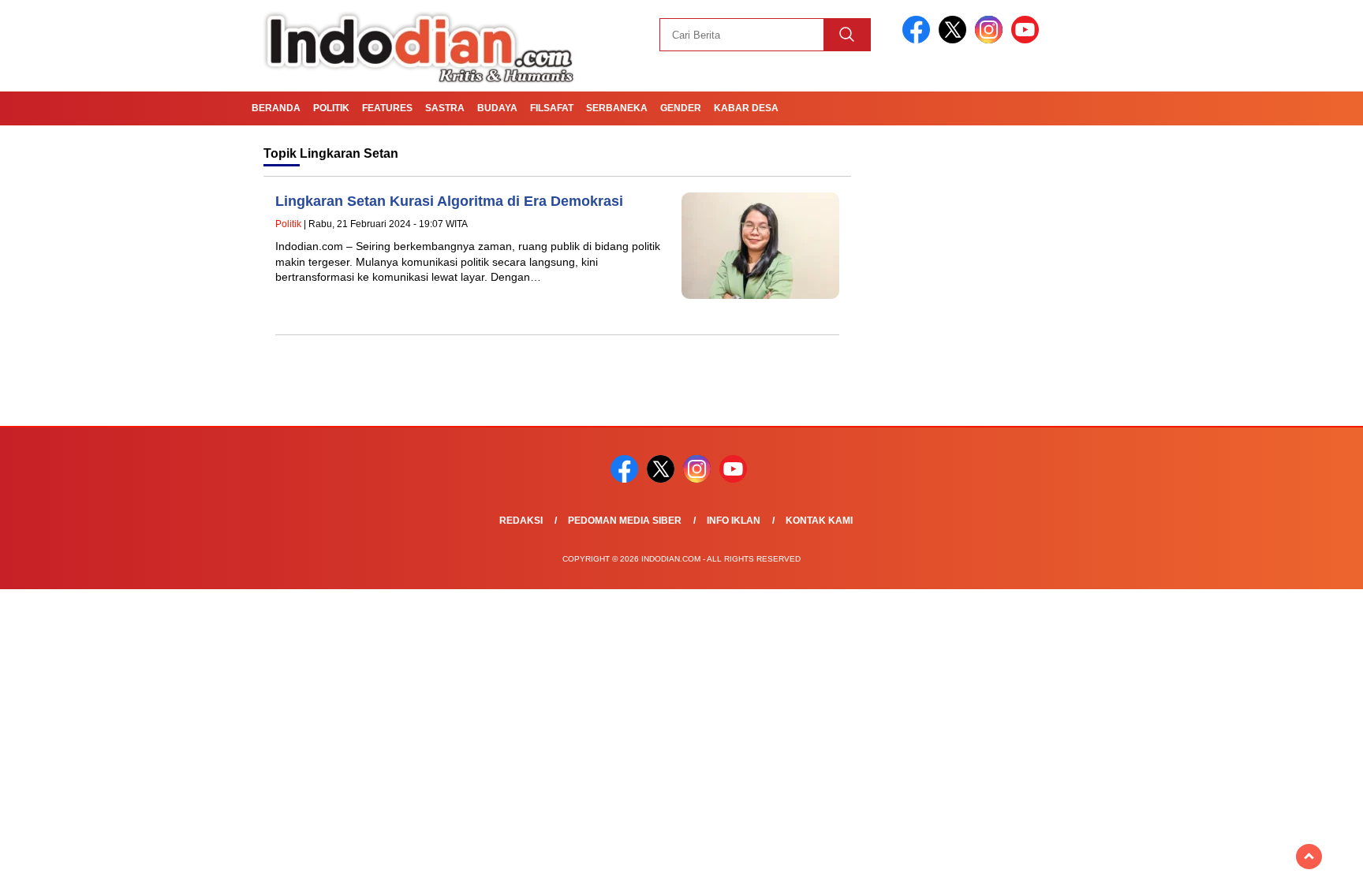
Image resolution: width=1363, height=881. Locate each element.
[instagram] (991, 40)
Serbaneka (617, 108)
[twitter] (955, 40)
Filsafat (551, 108)
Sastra (445, 108)
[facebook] (918, 40)
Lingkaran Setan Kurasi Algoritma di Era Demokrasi (449, 201)
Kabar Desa (746, 108)
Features (387, 108)
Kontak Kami (819, 520)
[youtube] (1027, 40)
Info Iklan (733, 520)
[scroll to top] (1309, 856)
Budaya (497, 108)
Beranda (276, 108)
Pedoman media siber (625, 520)
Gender (680, 108)
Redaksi (521, 520)
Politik (331, 108)
